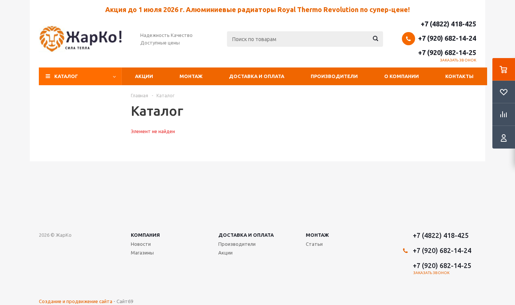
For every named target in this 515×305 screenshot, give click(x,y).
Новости (141, 244)
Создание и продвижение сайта (75, 301)
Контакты (459, 76)
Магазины (142, 252)
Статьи (314, 244)
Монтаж (190, 76)
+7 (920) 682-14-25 (447, 52)
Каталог (66, 76)
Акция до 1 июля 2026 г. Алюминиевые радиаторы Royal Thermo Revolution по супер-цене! (257, 9)
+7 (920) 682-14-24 (447, 38)
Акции (144, 76)
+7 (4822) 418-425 (448, 23)
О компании (401, 76)
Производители (334, 76)
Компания (145, 235)
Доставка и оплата (256, 76)
